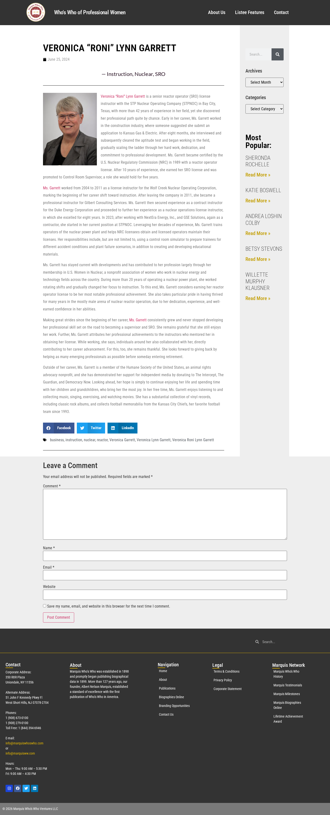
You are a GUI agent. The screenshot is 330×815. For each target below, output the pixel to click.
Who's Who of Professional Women (89, 12)
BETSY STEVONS (263, 249)
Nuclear (144, 74)
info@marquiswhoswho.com (24, 743)
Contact (281, 12)
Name (49, 548)
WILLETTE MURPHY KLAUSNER (257, 281)
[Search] (278, 54)
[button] (58, 428)
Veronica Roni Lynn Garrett (193, 440)
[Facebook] (17, 788)
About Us (216, 12)
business (57, 440)
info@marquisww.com (20, 753)
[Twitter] (26, 788)
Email (48, 567)
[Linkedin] (34, 788)
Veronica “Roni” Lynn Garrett (123, 96)
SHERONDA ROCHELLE (257, 161)
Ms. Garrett (51, 188)
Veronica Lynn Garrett (154, 440)
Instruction (119, 74)
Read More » (257, 175)
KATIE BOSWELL (263, 190)
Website (49, 587)
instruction (73, 440)
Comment (52, 486)
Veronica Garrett (122, 440)
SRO (160, 74)
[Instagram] (9, 788)
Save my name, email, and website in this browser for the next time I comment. (108, 606)
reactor (102, 440)
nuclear (89, 440)
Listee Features (249, 12)
